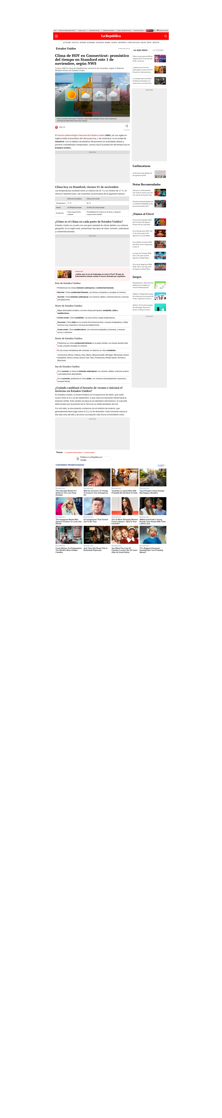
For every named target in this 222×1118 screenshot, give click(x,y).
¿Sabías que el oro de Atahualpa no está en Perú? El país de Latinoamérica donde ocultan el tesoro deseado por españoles (100, 275)
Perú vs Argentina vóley (67, 30)
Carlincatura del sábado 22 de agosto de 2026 (142, 174)
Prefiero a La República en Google (91, 458)
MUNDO (107, 42)
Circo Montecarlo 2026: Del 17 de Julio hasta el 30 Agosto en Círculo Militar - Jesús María (142, 234)
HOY (55, 30)
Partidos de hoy (94, 30)
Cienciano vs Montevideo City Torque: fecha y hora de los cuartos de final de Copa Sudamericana (143, 193)
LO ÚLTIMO (67, 42)
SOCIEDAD (100, 42)
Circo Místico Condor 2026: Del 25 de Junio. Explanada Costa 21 (142, 244)
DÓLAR (143, 42)
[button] (56, 36)
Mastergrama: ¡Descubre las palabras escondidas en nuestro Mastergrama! (143, 285)
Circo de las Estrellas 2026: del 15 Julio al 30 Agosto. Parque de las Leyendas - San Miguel (142, 223)
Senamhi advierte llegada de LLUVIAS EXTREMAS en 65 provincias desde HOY (143, 204)
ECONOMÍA (91, 42)
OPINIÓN (83, 42)
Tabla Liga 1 (82, 30)
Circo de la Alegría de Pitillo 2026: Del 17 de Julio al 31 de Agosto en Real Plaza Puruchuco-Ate (142, 267)
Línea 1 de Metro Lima (124, 30)
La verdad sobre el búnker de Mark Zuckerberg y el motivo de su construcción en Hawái (142, 82)
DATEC (149, 42)
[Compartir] (126, 126)
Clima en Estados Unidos (74, 452)
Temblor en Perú (108, 30)
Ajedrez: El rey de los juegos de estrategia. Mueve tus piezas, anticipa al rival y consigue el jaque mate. (143, 308)
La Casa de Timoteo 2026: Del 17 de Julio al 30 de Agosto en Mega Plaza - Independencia (142, 256)
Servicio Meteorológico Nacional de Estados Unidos (81, 135)
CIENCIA (114, 42)
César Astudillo (139, 30)
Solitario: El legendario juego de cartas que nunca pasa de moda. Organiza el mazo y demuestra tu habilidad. (143, 297)
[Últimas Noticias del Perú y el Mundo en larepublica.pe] (111, 36)
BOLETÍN (156, 42)
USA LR (62, 127)
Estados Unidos (66, 48)
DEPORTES (122, 42)
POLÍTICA (75, 42)
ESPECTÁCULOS (134, 42)
